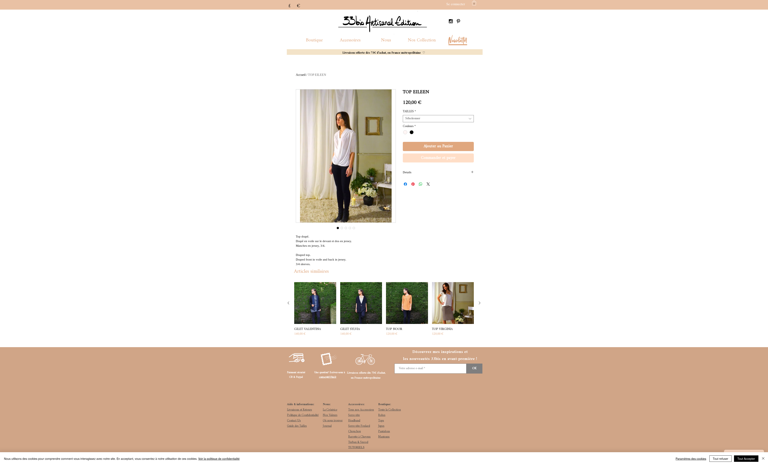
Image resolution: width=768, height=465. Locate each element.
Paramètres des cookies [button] (691, 459)
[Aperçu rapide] (315, 303)
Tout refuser (720, 459)
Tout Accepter (746, 459)
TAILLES (409, 111)
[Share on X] (428, 184)
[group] (384, 309)
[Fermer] (763, 458)
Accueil (301, 74)
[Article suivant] (479, 303)
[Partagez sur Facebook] (405, 184)
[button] (314, 40)
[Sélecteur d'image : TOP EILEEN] (338, 228)
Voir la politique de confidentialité (219, 459)
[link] (474, 2)
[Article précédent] (288, 303)
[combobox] (438, 118)
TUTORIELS (356, 447)
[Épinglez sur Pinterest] (413, 184)
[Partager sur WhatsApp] (420, 184)
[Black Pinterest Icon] (458, 21)
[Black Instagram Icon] (451, 21)
